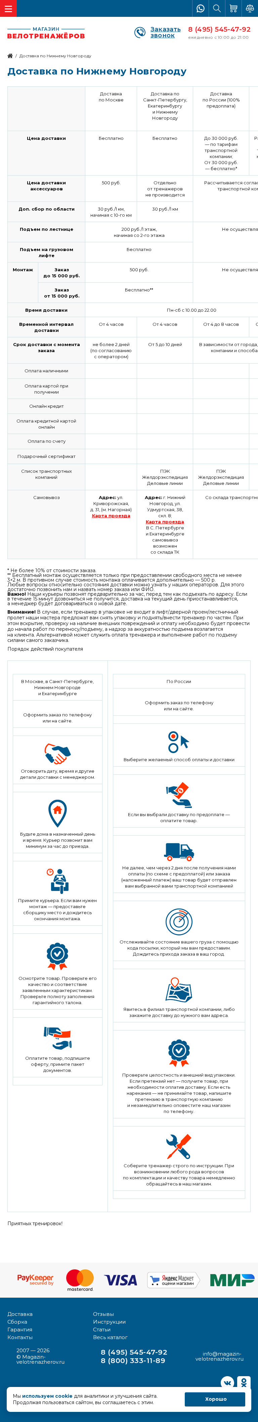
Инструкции (109, 1322)
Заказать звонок (165, 32)
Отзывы (103, 1314)
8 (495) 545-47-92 (219, 29)
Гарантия (19, 1329)
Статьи (102, 1329)
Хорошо (216, 1399)
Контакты (20, 1337)
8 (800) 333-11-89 (133, 1360)
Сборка (17, 1322)
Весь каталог (110, 1337)
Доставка (20, 1314)
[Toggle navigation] (8, 8)
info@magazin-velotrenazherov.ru (220, 1356)
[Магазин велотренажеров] (10, 56)
